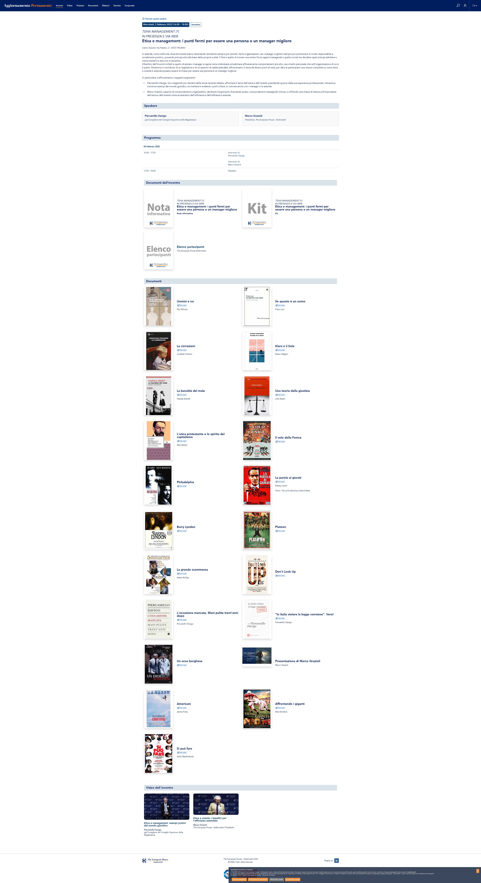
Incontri (59, 5)
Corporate (129, 5)
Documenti (93, 5)
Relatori (105, 5)
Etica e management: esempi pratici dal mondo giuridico (165, 824)
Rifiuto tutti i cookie (276, 879)
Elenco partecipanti (190, 247)
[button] (458, 6)
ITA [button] (473, 6)
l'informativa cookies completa (382, 873)
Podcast (80, 5)
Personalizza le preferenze (258, 879)
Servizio (117, 5)
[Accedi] (465, 6)
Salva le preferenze (239, 879)
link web (182, 305)
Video (70, 5)
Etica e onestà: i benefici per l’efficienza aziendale (209, 819)
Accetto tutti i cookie (292, 879)
